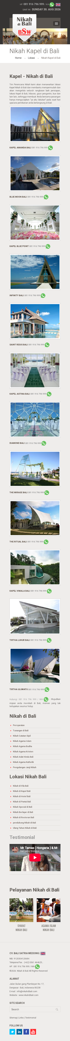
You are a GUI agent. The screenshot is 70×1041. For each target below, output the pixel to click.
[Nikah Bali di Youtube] (33, 1032)
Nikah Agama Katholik (23, 762)
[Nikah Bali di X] (12, 1032)
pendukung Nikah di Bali (24, 823)
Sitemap (13, 1018)
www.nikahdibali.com (28, 995)
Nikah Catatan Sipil (22, 736)
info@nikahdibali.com (27, 991)
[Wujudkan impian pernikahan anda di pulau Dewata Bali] (24, 28)
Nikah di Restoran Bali (23, 817)
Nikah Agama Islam (22, 741)
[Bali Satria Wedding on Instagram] (19, 1032)
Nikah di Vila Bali (20, 786)
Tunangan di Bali (20, 730)
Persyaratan (18, 725)
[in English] (58, 4)
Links (21, 1018)
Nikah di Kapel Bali (21, 791)
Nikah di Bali (23, 971)
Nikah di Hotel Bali (21, 796)
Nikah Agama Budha (22, 746)
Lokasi (31, 58)
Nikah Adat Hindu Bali (23, 757)
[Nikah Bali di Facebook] (26, 1032)
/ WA (36, 4)
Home (18, 58)
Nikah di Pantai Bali (22, 802)
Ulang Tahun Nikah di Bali (25, 828)
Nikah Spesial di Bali (22, 807)
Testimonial (22, 837)
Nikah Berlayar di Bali (23, 812)
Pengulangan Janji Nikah (24, 767)
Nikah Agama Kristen (23, 751)
